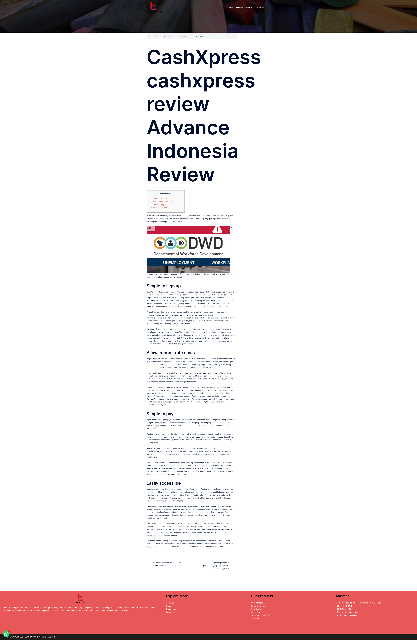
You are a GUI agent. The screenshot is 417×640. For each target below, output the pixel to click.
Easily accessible (160, 207)
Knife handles (257, 603)
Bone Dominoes (258, 609)
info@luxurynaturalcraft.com (348, 612)
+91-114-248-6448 (344, 606)
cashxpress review (195, 295)
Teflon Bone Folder (259, 606)
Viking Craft (256, 612)
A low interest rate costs (163, 202)
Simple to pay (158, 205)
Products (239, 7)
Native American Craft (260, 615)
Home (231, 7)
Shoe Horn (255, 618)
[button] (268, 7)
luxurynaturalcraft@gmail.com (349, 615)
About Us (249, 7)
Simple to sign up (160, 199)
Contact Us (260, 7)
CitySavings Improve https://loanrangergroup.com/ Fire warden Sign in (215, 566)
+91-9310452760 (343, 609)
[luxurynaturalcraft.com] (155, 7)
